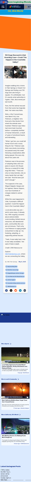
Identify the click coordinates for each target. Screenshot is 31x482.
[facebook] (6, 290)
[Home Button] (15, 6)
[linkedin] (20, 290)
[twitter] (11, 290)
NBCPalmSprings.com (12, 254)
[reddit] (15, 290)
